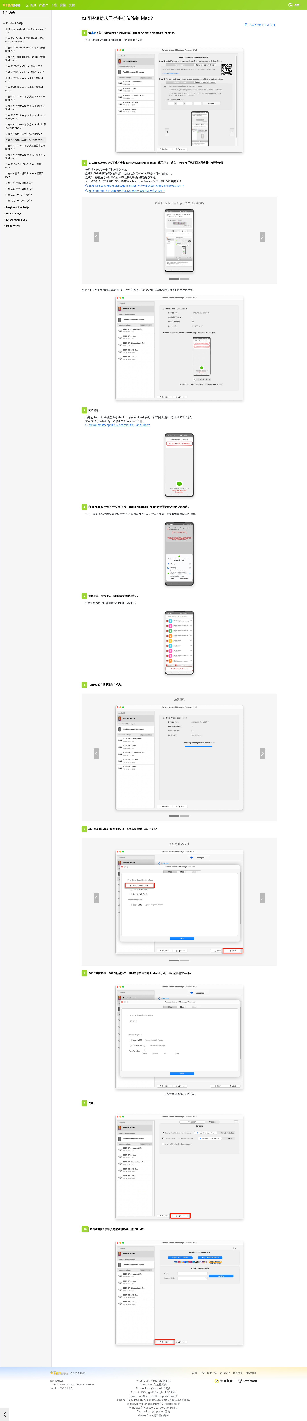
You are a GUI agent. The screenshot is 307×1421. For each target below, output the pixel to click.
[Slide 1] (174, 278)
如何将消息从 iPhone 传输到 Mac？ (26, 72)
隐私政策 (212, 1373)
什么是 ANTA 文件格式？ (20, 188)
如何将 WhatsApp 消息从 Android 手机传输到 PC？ (25, 117)
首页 (32, 5)
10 (85, 1229)
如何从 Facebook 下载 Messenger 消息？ (25, 30)
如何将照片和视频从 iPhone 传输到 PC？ (24, 166)
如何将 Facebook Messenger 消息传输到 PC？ (25, 49)
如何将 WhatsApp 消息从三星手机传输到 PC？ (25, 147)
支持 (71, 5)
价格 (62, 5)
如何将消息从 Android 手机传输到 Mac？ (24, 89)
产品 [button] (42, 5)
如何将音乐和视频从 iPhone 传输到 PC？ (24, 175)
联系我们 (238, 1373)
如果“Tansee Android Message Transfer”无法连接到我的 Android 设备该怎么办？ (136, 185)
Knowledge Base (16, 219)
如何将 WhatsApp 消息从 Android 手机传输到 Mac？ (25, 126)
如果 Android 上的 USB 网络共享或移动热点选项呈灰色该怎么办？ (127, 191)
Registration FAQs (17, 207)
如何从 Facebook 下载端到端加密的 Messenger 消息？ (24, 40)
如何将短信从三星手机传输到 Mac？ (26, 139)
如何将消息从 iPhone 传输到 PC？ (25, 66)
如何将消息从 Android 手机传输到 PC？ (24, 79)
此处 (93, 32)
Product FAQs (14, 23)
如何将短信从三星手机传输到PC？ (25, 133)
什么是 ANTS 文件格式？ (20, 182)
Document (13, 225)
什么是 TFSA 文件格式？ (20, 194)
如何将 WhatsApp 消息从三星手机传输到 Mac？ (25, 156)
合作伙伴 (225, 1373)
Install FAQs (14, 213)
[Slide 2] (184, 278)
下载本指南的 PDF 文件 (262, 24)
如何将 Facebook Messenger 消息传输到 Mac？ (25, 58)
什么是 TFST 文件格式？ (20, 200)
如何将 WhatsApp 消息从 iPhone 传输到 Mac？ (25, 107)
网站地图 (251, 1373)
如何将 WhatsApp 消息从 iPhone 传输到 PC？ (25, 98)
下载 (54, 5)
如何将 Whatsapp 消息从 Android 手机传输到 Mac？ (119, 425)
